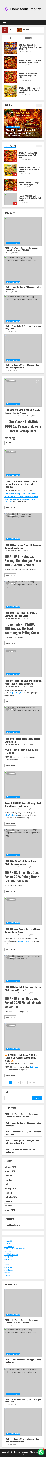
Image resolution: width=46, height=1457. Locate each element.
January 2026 (9, 1171)
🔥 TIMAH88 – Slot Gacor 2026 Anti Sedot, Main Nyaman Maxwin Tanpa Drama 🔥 (23, 1037)
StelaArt (7, 1275)
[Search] (41, 22)
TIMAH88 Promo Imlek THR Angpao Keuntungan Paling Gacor (10, 77)
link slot (7, 1251)
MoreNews (34, 1452)
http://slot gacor (16, 692)
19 (30, 1082)
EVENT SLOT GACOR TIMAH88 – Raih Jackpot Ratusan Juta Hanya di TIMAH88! (10, 48)
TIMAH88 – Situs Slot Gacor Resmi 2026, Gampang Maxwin (10, 199)
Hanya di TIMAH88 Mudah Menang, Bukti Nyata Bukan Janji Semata (10, 185)
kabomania (9, 1246)
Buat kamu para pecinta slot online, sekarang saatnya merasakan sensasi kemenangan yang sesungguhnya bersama (21, 497)
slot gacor (34, 1067)
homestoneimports (14, 135)
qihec (6, 1262)
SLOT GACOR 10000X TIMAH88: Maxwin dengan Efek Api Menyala (23, 392)
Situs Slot (8, 1243)
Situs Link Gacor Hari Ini (14, 1249)
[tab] (13, 38)
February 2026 (10, 1167)
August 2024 (9, 1201)
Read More (10, 443)
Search (7, 1092)
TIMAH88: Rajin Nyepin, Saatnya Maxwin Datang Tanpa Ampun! (23, 911)
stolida (7, 1272)
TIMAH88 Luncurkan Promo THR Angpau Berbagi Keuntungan (21, 132)
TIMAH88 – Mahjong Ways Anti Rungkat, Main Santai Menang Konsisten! (10, 156)
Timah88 (8, 1241)
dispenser (8, 1267)
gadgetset (8, 1257)
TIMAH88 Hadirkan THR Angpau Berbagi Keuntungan (10, 170)
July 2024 (8, 1205)
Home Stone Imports (13, 126)
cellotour (8, 1259)
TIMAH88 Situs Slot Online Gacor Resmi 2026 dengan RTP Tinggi (23, 969)
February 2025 (10, 1188)
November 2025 (10, 1180)
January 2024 (9, 1210)
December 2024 (10, 1192)
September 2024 (10, 1197)
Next (34, 1082)
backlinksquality (11, 1254)
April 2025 (8, 1184)
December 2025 (10, 1175)
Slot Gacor (8, 1270)
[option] (23, 123)
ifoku (6, 1264)
